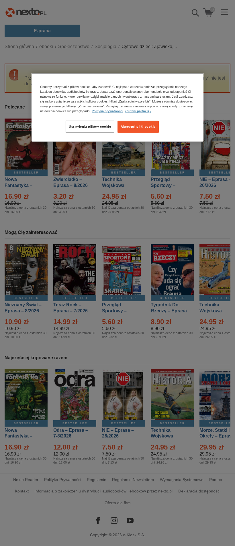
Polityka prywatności (107, 111)
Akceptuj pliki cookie (138, 126)
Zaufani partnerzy (138, 111)
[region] (117, 107)
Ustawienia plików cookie (90, 126)
